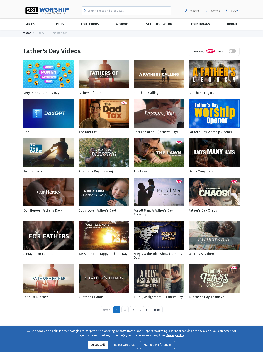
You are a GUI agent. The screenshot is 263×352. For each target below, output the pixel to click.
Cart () (235, 10)
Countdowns (200, 24)
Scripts (58, 24)
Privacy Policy (175, 335)
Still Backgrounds (160, 24)
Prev (106, 309)
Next (156, 309)
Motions (122, 24)
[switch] (232, 51)
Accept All (98, 344)
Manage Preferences (157, 344)
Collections (90, 24)
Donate (232, 24)
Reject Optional (124, 344)
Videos (30, 24)
